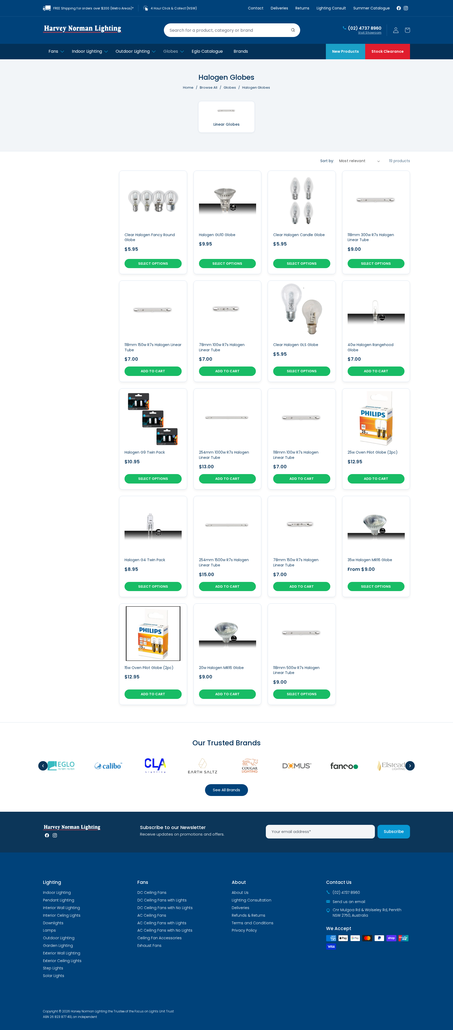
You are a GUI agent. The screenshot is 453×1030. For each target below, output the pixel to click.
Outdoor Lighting (58, 938)
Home (188, 87)
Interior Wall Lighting (61, 907)
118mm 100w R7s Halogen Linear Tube (296, 455)
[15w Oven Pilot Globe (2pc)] (153, 654)
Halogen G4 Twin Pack (145, 560)
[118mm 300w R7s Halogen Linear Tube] (376, 222)
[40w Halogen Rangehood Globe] (376, 331)
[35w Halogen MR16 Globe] (376, 546)
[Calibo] (100, 765)
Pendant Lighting (58, 900)
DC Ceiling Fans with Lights (162, 900)
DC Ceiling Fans (151, 892)
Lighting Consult (331, 8)
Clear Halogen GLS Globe (295, 344)
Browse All (208, 87)
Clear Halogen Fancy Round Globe (150, 237)
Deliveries (279, 8)
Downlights (53, 923)
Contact (255, 8)
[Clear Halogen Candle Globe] (302, 222)
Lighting (52, 882)
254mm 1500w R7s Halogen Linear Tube (224, 563)
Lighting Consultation (251, 900)
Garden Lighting (58, 945)
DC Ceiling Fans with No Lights (165, 907)
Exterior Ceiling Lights (62, 960)
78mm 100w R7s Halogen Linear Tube (222, 347)
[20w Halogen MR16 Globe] (227, 654)
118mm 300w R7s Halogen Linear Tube (371, 237)
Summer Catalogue (371, 8)
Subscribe (394, 831)
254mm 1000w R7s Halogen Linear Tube (224, 455)
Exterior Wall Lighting (61, 953)
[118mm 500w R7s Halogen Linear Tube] (302, 654)
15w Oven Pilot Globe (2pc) (149, 667)
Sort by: (327, 160)
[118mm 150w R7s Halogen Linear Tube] (153, 331)
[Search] (293, 30)
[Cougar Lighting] (242, 765)
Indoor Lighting (57, 892)
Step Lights (53, 968)
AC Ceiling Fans (151, 915)
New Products (345, 51)
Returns (302, 8)
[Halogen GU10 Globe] (227, 222)
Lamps (49, 930)
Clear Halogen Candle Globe (299, 234)
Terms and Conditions (252, 923)
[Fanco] (336, 765)
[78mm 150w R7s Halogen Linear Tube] (302, 546)
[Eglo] (53, 765)
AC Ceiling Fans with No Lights (164, 930)
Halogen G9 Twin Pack (145, 452)
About (239, 882)
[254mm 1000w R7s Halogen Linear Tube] (227, 439)
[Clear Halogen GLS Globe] (302, 331)
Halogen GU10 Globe (217, 234)
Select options (153, 263)
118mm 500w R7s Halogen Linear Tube (296, 670)
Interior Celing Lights (61, 915)
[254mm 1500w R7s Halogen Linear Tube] (227, 546)
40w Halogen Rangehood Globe (370, 347)
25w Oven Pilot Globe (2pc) (373, 452)
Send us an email (349, 901)
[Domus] (289, 766)
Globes (230, 87)
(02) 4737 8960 (364, 28)
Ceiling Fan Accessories (159, 938)
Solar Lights (53, 975)
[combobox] (232, 30)
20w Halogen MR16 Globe (221, 667)
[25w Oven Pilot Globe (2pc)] (376, 439)
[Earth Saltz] (194, 765)
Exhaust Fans (149, 945)
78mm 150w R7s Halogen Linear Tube (296, 563)
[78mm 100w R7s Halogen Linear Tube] (227, 331)
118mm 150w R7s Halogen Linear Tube (153, 347)
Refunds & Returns (248, 915)
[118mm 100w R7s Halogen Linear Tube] (302, 439)
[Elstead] (383, 765)
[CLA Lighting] (147, 765)
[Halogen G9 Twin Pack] (153, 439)
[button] (407, 30)
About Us (240, 892)
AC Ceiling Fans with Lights (161, 923)
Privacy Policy (244, 930)
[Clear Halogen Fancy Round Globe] (153, 222)
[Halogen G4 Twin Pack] (153, 546)
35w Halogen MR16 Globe (370, 560)
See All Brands (226, 790)
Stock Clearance (387, 51)
